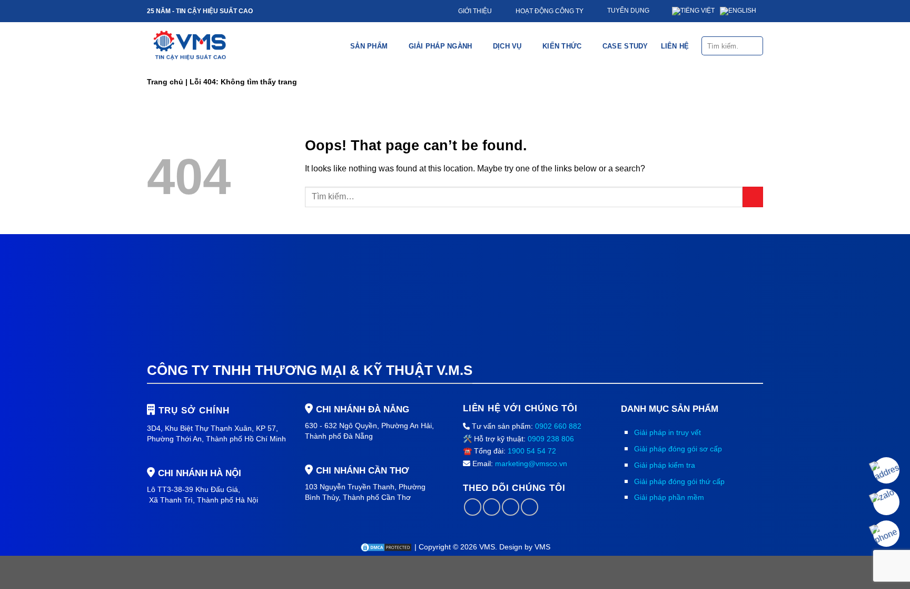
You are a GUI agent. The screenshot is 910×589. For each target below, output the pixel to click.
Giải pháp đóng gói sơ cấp (678, 449)
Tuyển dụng (628, 10)
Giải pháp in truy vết (667, 432)
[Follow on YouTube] (529, 507)
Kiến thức (561, 46)
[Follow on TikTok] (491, 507)
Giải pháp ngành (440, 46)
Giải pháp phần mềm (669, 497)
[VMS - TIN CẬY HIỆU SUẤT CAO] (190, 46)
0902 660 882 (558, 426)
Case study (625, 46)
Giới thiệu (475, 11)
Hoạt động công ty (549, 11)
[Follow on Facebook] (472, 507)
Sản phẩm (369, 46)
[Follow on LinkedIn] (510, 507)
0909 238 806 (551, 438)
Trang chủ (165, 82)
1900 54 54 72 (532, 451)
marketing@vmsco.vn (531, 463)
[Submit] (754, 45)
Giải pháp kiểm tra (664, 465)
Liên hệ (675, 46)
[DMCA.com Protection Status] (387, 547)
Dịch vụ (507, 46)
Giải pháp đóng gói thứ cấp (679, 481)
